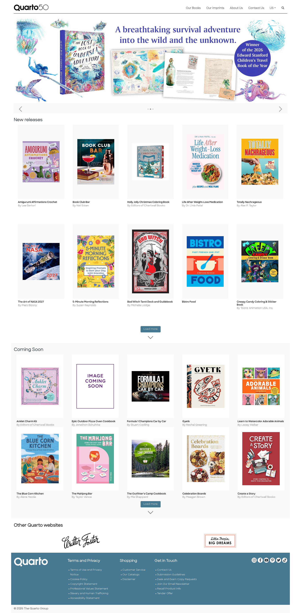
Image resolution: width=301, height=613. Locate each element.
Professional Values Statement (89, 589)
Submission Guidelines (171, 574)
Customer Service (133, 570)
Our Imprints (215, 8)
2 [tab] (150, 109)
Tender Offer (165, 593)
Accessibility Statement (85, 598)
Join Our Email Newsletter (173, 584)
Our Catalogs (130, 574)
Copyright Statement (83, 584)
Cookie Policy (78, 579)
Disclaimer (129, 579)
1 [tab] (148, 109)
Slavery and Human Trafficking (89, 593)
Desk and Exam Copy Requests (177, 579)
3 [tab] (153, 109)
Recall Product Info (169, 589)
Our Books (193, 8)
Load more (152, 329)
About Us (236, 8)
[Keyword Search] (282, 8)
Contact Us (256, 8)
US (272, 8)
